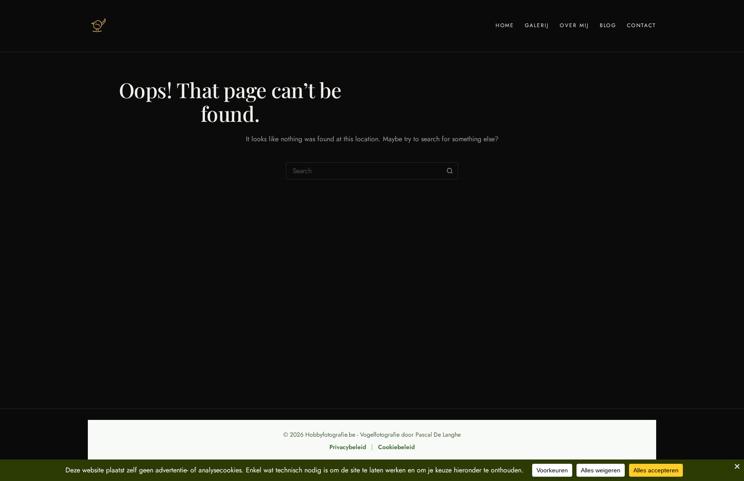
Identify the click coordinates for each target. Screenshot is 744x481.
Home (505, 25)
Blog (608, 25)
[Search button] (449, 171)
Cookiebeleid (396, 447)
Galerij (537, 25)
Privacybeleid (347, 447)
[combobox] (363, 171)
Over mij (574, 25)
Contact (641, 25)
